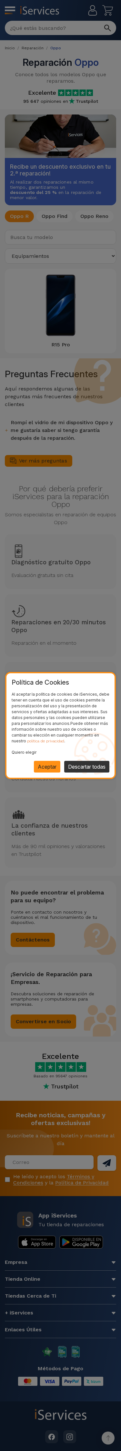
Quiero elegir (24, 752)
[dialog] (60, 725)
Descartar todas (87, 766)
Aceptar (47, 766)
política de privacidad (45, 741)
